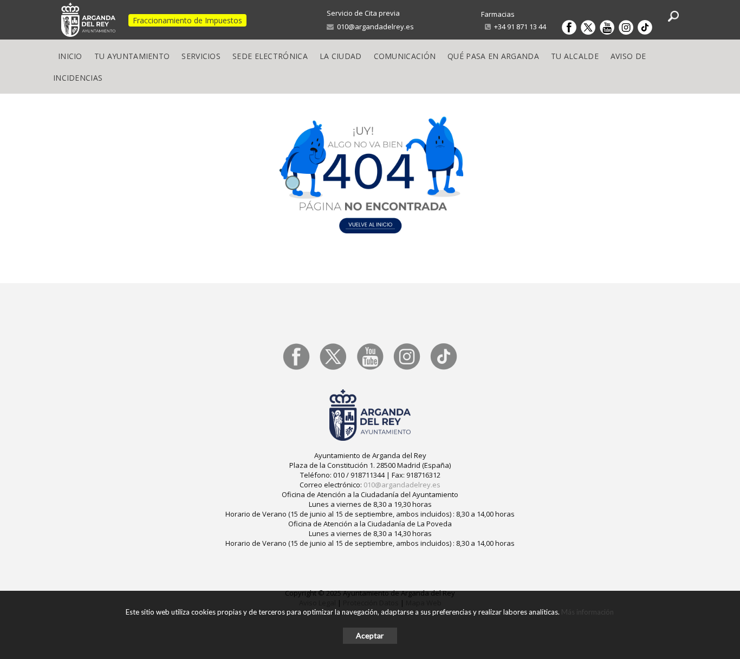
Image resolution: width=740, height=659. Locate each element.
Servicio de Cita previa (363, 13)
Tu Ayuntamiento (132, 56)
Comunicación (405, 56)
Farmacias (498, 14)
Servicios (200, 56)
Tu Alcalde (575, 56)
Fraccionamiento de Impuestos (187, 20)
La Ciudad (341, 56)
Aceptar (370, 635)
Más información (587, 612)
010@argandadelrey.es (374, 26)
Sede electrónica (270, 56)
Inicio (70, 56)
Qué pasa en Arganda (493, 56)
